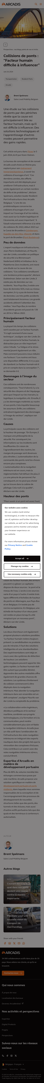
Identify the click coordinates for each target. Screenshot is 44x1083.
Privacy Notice (15, 545)
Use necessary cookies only (20, 574)
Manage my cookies (20, 566)
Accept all (19, 559)
